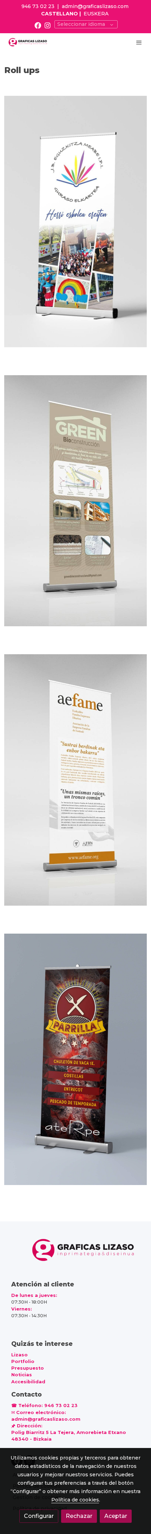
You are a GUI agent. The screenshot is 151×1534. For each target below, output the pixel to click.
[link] (28, 42)
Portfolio (22, 1361)
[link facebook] (37, 25)
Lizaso (19, 1354)
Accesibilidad (28, 1381)
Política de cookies (75, 1500)
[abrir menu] (139, 42)
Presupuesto (27, 1368)
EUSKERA (96, 13)
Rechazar (79, 1516)
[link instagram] (48, 25)
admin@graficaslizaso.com (95, 6)
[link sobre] (75, 1254)
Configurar (39, 1516)
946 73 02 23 (37, 6)
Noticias (21, 1374)
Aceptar (115, 1516)
